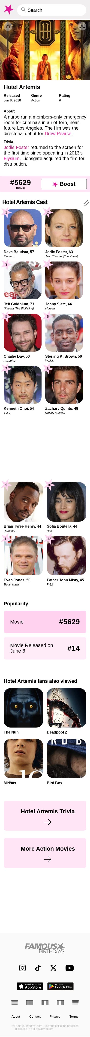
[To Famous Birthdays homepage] (8, 9)
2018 (17, 100)
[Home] (45, 948)
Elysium (12, 158)
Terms (73, 1016)
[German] (75, 1002)
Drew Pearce (58, 133)
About (16, 1016)
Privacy (55, 1016)
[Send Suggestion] (86, 203)
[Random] (82, 26)
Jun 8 (8, 100)
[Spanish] (14, 1002)
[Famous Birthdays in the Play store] (60, 986)
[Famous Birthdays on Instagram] (20, 968)
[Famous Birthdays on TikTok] (35, 968)
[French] (45, 1002)
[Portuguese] (29, 1002)
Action (35, 100)
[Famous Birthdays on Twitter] (51, 968)
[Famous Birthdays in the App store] (30, 986)
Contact (35, 1016)
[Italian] (60, 1002)
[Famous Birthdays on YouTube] (68, 968)
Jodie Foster (16, 147)
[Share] (8, 26)
